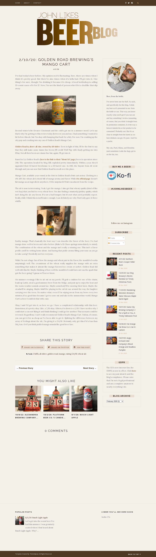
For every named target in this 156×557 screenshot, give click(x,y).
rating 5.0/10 (71, 354)
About (27, 3)
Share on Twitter (60, 347)
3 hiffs (36, 354)
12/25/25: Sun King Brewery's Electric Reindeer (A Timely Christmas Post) (126, 277)
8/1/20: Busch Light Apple (83, 416)
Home (17, 3)
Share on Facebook (33, 347)
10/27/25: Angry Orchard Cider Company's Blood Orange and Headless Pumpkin (127, 344)
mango (62, 354)
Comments (115, 243)
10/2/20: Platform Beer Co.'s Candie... (54, 416)
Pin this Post (83, 347)
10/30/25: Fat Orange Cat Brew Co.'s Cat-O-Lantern (127, 327)
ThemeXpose (34, 554)
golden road (53, 354)
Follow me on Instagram (121, 223)
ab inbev (43, 354)
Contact (37, 3)
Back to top (133, 554)
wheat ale (82, 354)
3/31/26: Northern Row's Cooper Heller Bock (127, 262)
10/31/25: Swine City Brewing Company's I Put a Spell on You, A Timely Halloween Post (128, 311)
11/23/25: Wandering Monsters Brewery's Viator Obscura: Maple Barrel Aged (127, 294)
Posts (112, 238)
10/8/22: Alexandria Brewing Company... (26, 416)
